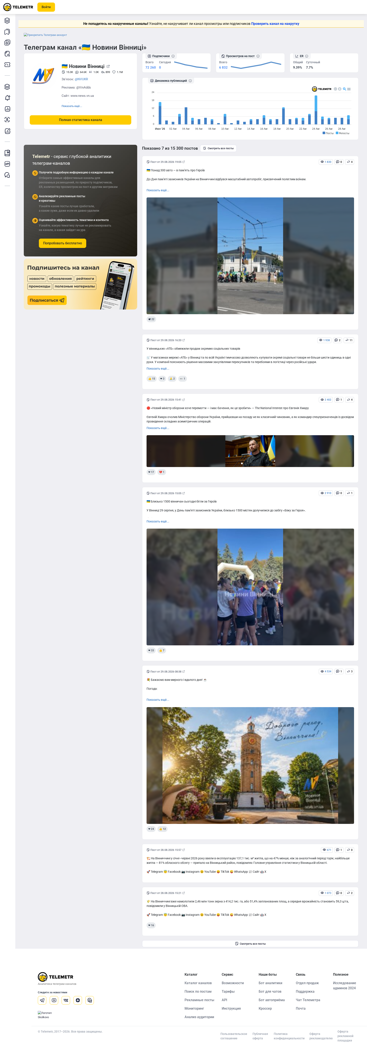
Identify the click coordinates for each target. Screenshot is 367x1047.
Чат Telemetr (7, 175)
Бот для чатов (270, 991)
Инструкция (231, 1008)
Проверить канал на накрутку (275, 24)
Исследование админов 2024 (344, 985)
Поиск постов (7, 53)
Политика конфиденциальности (289, 1036)
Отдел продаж (307, 983)
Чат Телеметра (308, 1000)
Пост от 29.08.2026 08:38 (165, 671)
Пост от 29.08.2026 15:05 (165, 493)
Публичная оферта (260, 1036)
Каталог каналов (7, 20)
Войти (46, 7)
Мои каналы (7, 42)
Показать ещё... (72, 106)
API (224, 1000)
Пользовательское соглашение (233, 1036)
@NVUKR (81, 79)
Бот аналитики (7, 130)
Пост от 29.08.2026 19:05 (165, 161)
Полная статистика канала (80, 120)
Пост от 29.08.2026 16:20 (165, 340)
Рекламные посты (199, 1000)
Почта (301, 1008)
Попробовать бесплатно (62, 243)
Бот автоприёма (272, 1000)
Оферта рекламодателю (321, 1036)
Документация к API (7, 164)
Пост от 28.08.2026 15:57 (165, 849)
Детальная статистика (7, 108)
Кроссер (265, 1008)
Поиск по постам (198, 991)
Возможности (233, 983)
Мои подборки (7, 31)
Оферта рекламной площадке (345, 1036)
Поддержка (305, 991)
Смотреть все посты (221, 148)
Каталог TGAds (7, 86)
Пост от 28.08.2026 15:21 (165, 893)
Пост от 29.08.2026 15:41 (165, 399)
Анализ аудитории (7, 119)
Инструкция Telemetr (7, 153)
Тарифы (7, 64)
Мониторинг (7, 97)
